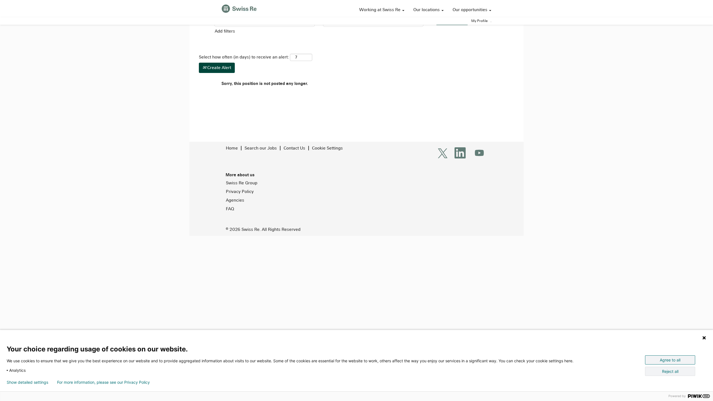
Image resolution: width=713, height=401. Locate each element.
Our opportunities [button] (471, 9)
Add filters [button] (225, 31)
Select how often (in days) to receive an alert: (244, 57)
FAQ (230, 208)
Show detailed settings (27, 382)
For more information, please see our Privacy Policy (103, 382)
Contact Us (294, 148)
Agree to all (670, 360)
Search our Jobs (261, 148)
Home (232, 148)
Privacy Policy (240, 191)
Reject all (670, 371)
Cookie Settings (327, 148)
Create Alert (218, 67)
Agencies (235, 200)
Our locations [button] (427, 9)
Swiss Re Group (241, 182)
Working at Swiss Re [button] (380, 9)
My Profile (479, 21)
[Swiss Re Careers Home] (239, 8)
